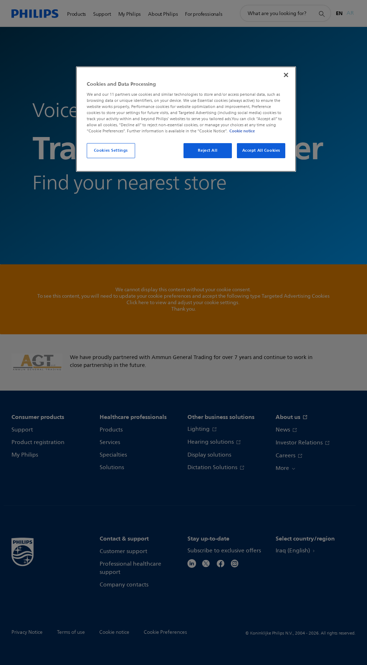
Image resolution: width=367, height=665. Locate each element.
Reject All (207, 150)
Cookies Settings (111, 150)
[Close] (286, 75)
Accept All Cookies (261, 150)
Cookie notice (242, 131)
